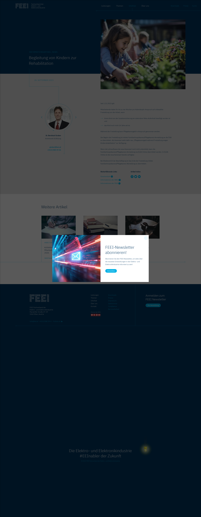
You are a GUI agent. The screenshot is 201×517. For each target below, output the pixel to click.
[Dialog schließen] (146, 237)
